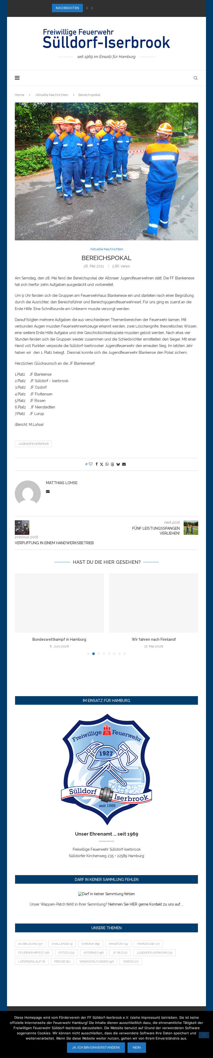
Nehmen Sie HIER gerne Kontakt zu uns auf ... (145, 904)
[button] (87, 8)
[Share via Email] (124, 464)
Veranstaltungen (96, 961)
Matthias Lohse (61, 483)
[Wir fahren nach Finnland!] (153, 603)
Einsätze (118, 944)
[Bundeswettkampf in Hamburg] (59, 603)
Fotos (66, 952)
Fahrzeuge (148, 944)
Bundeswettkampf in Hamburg (59, 639)
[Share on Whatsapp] (107, 464)
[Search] (195, 78)
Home (19, 95)
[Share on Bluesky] (118, 464)
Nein (137, 1047)
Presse (62, 961)
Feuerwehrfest (33, 952)
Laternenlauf (31, 961)
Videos (130, 961)
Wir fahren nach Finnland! (154, 639)
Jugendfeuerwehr (33, 444)
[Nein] (204, 1035)
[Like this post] (90, 464)
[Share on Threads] (112, 464)
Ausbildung (30, 944)
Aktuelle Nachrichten (51, 95)
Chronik (91, 944)
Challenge (62, 944)
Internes (94, 952)
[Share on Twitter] (101, 464)
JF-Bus (120, 952)
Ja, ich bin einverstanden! (96, 1047)
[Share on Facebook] (97, 464)
